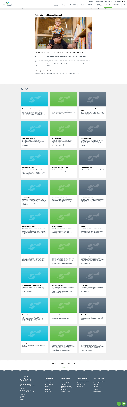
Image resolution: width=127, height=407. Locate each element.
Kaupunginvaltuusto (66, 381)
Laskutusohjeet (80, 386)
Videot (114, 1)
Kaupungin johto (49, 381)
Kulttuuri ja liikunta (29, 8)
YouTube (22, 397)
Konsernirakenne (49, 384)
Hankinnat (79, 387)
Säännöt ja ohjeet (81, 384)
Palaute (95, 386)
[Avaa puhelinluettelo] (124, 1)
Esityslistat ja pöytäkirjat (66, 387)
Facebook (22, 394)
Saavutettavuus (97, 391)
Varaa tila (119, 1)
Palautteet (91, 1)
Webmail (47, 391)
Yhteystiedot (96, 384)
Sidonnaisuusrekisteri (66, 386)
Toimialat (47, 386)
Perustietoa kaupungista (99, 381)
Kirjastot (36, 8)
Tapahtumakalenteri (99, 1)
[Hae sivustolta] (124, 5)
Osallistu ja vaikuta (65, 391)
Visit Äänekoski (108, 1)
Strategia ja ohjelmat (82, 382)
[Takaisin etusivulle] (23, 9)
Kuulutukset (64, 389)
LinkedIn (22, 399)
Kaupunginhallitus (65, 382)
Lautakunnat (64, 384)
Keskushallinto (48, 382)
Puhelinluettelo (96, 382)
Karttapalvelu (96, 387)
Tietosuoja (95, 389)
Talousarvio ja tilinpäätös (83, 381)
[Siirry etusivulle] (7, 5)
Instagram (22, 396)
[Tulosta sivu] (106, 9)
